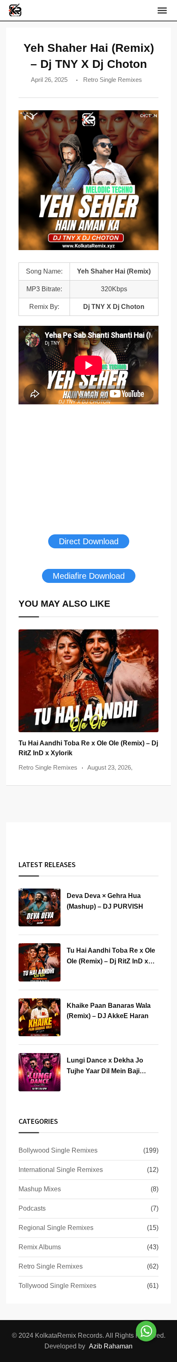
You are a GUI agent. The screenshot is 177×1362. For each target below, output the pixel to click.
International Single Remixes (61, 1169)
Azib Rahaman (111, 1346)
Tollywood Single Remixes (57, 1285)
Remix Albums (40, 1247)
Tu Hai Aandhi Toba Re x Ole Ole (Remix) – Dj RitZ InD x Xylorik (111, 961)
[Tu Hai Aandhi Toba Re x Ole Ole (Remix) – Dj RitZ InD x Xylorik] (40, 962)
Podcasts (32, 1208)
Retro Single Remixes (112, 79)
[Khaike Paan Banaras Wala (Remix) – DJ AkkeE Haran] (40, 1017)
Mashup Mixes (40, 1189)
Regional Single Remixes (56, 1227)
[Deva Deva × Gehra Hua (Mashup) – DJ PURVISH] (40, 907)
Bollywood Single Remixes (58, 1150)
